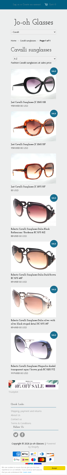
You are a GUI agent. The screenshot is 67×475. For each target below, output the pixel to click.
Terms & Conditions (21, 423)
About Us (15, 415)
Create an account (32, 4)
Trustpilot (13, 391)
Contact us (16, 419)
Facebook (22, 434)
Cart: (52, 4)
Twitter (15, 434)
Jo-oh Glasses (33, 22)
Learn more (27, 472)
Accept (54, 468)
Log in (16, 4)
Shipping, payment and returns (26, 411)
